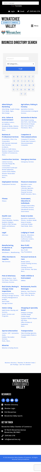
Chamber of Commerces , (10, 153)
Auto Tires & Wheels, (27, 126)
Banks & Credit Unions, (9, 149)
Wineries (5, 345)
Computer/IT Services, (28, 139)
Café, (22, 295)
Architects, (5, 147)
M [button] (13, 85)
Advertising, (5, 109)
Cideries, (16, 126)
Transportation (27, 331)
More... (4, 130)
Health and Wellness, (8, 226)
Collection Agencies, (27, 188)
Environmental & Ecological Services (29, 112)
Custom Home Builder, (9, 171)
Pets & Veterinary (8, 276)
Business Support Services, (10, 151)
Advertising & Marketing (7, 106)
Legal (4, 233)
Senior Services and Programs (8, 315)
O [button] (21, 85)
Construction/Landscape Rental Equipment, (9, 169)
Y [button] (21, 94)
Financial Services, (26, 192)
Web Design (5, 113)
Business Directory (11, 363)
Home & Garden (27, 216)
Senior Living (7, 308)
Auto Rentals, (32, 122)
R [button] (33, 85)
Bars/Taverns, (31, 291)
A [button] (13, 77)
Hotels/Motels (25, 241)
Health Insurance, (26, 194)
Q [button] (29, 85)
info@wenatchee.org (12, 439)
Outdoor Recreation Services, (8, 338)
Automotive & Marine (29, 117)
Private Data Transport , (28, 141)
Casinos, (4, 333)
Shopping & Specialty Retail (29, 309)
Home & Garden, (26, 222)
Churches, (24, 265)
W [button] (29, 90)
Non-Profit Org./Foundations (26, 251)
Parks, (4, 341)
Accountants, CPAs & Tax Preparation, (9, 140)
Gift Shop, (24, 320)
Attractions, (30, 235)
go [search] (21, 69)
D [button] (25, 77)
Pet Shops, (5, 280)
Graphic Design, (15, 109)
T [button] (17, 90)
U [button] (21, 90)
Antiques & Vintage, (27, 312)
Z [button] (25, 94)
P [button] (25, 85)
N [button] (17, 85)
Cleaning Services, (26, 267)
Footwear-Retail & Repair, (29, 318)
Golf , (9, 333)
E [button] (29, 77)
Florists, (23, 220)
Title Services (6, 261)
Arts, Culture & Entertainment (7, 119)
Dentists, (16, 220)
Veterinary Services (8, 282)
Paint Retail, (24, 226)
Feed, (14, 278)
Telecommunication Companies (27, 144)
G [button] (14, 81)
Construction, (6, 166)
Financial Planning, (26, 190)
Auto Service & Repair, (28, 124)
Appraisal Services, (8, 293)
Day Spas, (34, 269)
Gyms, (4, 335)
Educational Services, (27, 209)
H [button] (18, 81)
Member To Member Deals (26, 363)
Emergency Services (28, 159)
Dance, (4, 128)
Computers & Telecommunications (29, 136)
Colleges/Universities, (28, 205)
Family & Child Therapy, (9, 224)
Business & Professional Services (10, 136)
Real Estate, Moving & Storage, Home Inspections (10, 289)
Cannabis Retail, (26, 314)
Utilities (23, 280)
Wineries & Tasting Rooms (10, 348)
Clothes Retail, (25, 316)
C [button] (21, 77)
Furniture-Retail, (32, 220)
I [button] (21, 81)
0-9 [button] (7, 77)
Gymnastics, (15, 333)
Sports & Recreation (10, 331)
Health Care (6, 216)
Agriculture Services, (27, 109)
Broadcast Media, (7, 126)
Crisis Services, (25, 269)
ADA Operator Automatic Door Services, (9, 144)
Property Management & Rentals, (10, 298)
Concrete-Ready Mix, (8, 164)
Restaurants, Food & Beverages (28, 288)
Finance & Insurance (28, 182)
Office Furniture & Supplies (8, 258)
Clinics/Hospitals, (7, 220)
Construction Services (10, 159)
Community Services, (27, 207)
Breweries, (32, 293)
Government (25, 211)
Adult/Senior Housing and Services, (10, 311)
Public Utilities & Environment (27, 277)
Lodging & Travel (27, 233)
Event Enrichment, (12, 128)
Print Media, (5, 111)
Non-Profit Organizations (26, 246)
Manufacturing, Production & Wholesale (8, 247)
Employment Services (10, 182)
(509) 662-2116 (10, 436)
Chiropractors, (6, 218)
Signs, (12, 111)
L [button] (32, 81)
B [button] (17, 77)
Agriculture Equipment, (28, 218)
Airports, (23, 235)
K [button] (28, 81)
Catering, (27, 295)
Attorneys (5, 235)
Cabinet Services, (7, 162)
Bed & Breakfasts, (26, 237)
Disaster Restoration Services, (8, 174)
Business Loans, (26, 186)
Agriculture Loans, (26, 184)
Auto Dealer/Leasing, (27, 120)
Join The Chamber (25, 364)
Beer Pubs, (24, 293)
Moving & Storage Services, (10, 295)
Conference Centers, (27, 239)
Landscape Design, (27, 224)
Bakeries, (24, 291)
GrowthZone (25, 459)
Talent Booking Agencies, (29, 333)
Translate (18, 6)
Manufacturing (15, 252)
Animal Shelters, (7, 278)
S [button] (13, 90)
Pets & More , (13, 280)
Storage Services (7, 303)
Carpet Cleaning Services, (29, 263)
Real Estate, (5, 301)
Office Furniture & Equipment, (26, 323)
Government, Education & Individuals (26, 201)
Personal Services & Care (28, 258)
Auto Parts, (24, 122)
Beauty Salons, (25, 261)
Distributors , (6, 252)
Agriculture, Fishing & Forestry (29, 106)
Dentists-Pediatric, (8, 222)
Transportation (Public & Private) (28, 336)
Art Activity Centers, (8, 122)
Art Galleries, (6, 124)
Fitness (4, 199)
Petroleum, (24, 128)
